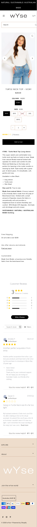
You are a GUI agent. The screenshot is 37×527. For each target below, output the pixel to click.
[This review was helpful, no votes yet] (28, 387)
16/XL (18, 119)
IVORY (18, 102)
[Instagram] (6, 517)
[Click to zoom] (32, 36)
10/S (14, 113)
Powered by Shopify (19, 522)
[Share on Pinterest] (31, 224)
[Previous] (4, 58)
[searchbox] (10, 327)
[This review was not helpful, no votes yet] (31, 387)
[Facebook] (2, 517)
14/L (29, 113)
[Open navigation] (6, 15)
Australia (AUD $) (9, 498)
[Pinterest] (10, 517)
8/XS (6, 113)
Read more (24, 425)
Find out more (6, 248)
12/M (22, 113)
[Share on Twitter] (18, 224)
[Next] (32, 58)
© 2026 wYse (6, 522)
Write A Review (20, 317)
